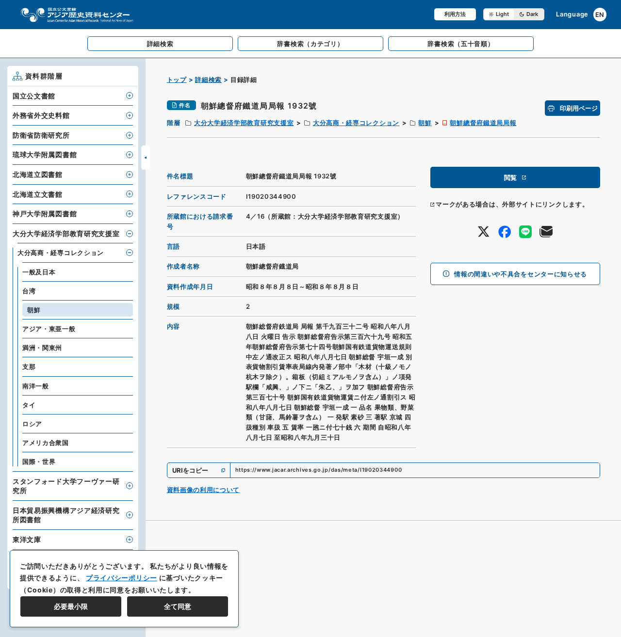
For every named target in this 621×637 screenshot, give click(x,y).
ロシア (32, 424)
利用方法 (455, 14)
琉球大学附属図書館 (45, 154)
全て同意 (177, 606)
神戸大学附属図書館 (45, 213)
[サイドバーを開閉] (145, 157)
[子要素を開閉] (129, 95)
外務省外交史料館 (41, 115)
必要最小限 (71, 606)
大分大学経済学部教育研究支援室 (244, 123)
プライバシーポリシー (121, 577)
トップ (177, 79)
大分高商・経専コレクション (356, 123)
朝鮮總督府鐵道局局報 (483, 123)
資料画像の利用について (203, 490)
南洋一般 (35, 386)
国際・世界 (39, 461)
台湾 (28, 291)
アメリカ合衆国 (45, 442)
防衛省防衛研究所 (41, 135)
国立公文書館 (34, 96)
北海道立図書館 (38, 174)
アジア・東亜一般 (49, 329)
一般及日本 (39, 272)
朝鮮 (424, 123)
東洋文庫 (27, 539)
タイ (28, 405)
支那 (28, 366)
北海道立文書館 (38, 194)
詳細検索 (208, 79)
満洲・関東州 (42, 347)
